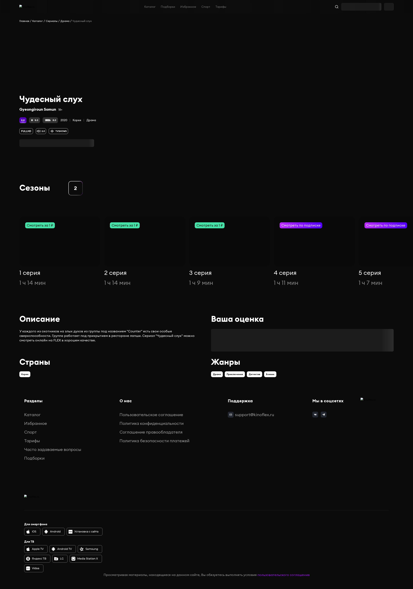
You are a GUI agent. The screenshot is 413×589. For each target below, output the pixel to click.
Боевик (270, 374)
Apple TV (38, 548)
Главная (24, 21)
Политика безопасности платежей (154, 440)
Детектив (254, 374)
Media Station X (87, 558)
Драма (64, 21)
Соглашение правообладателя (151, 432)
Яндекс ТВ (39, 558)
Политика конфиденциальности (152, 423)
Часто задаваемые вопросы (52, 449)
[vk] (315, 414)
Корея (77, 120)
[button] (75, 188)
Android (55, 531)
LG (62, 558)
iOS (34, 531)
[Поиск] (337, 7)
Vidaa (35, 568)
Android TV (64, 548)
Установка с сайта (86, 531)
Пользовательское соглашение (151, 414)
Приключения (235, 374)
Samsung (92, 548)
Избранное (188, 7)
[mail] (231, 415)
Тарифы (220, 7)
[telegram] (324, 414)
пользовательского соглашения (283, 575)
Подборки (168, 7)
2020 (63, 120)
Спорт (205, 7)
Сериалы (51, 21)
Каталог (150, 7)
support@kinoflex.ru (254, 414)
